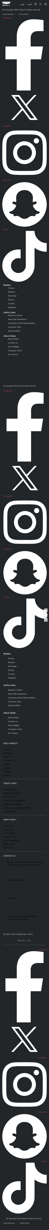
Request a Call (24, 940)
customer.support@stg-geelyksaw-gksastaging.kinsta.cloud (22, 917)
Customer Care (10, 811)
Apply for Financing (11, 793)
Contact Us (8, 829)
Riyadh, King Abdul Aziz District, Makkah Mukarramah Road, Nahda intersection (25, 863)
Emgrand (7, 771)
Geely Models (10, 743)
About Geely (9, 820)
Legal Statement (8, 14)
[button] (24, 743)
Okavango (7, 753)
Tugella (6, 768)
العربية (29, 4)
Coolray (6, 764)
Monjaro (6, 775)
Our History (8, 848)
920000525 (12, 898)
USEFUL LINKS (10, 783)
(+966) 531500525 (15, 880)
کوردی (22, 4)
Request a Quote (10, 789)
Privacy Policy (23, 14)
